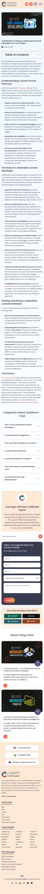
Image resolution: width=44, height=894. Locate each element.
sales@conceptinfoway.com (24, 762)
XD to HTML (33, 847)
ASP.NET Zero (6, 834)
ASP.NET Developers (8, 856)
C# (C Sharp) (6, 847)
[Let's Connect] (35, 4)
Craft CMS (33, 832)
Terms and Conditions (9, 822)
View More (22, 664)
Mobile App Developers (9, 867)
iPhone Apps (34, 834)
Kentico (4, 842)
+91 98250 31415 (23, 755)
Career (4, 812)
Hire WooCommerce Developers (12, 864)
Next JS (32, 842)
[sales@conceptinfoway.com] (27, 4)
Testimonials (6, 820)
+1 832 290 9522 (23, 748)
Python (32, 839)
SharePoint (19, 832)
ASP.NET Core (6, 832)
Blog (3, 807)
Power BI (18, 834)
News (3, 809)
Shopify (32, 837)
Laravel (18, 839)
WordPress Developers (9, 862)
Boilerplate (5, 837)
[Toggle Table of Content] (22, 55)
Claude (32, 621)
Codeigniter (19, 842)
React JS (32, 844)
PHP (17, 844)
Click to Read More (9, 796)
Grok (32, 616)
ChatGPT (14, 616)
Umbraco (4, 839)
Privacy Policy (6, 817)
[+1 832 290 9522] (31, 4)
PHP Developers (6, 859)
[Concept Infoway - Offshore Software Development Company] (9, 4)
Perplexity (14, 621)
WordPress (19, 847)
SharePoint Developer (8, 869)
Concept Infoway (21, 879)
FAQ (3, 815)
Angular (18, 837)
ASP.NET (4, 844)
